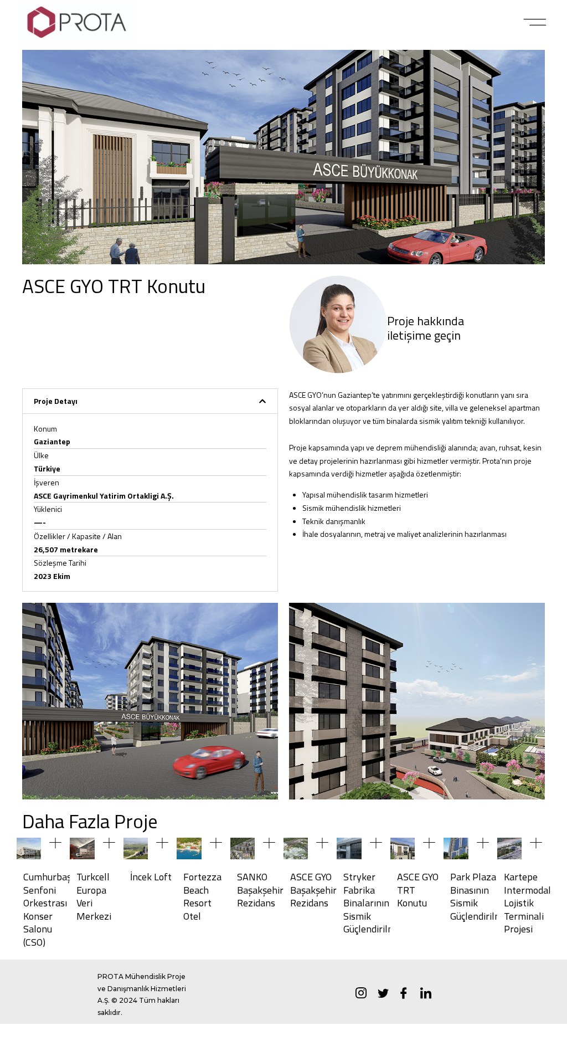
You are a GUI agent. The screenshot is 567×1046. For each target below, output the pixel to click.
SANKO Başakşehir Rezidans (260, 889)
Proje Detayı (56, 401)
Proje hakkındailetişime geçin (425, 328)
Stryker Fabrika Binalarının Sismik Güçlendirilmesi (375, 902)
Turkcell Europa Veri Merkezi (93, 896)
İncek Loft (151, 876)
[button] (535, 22)
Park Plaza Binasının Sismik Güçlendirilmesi (482, 896)
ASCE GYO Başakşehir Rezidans (313, 889)
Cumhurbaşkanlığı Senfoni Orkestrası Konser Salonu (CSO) (61, 909)
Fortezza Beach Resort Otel (202, 896)
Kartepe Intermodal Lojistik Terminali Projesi (527, 902)
